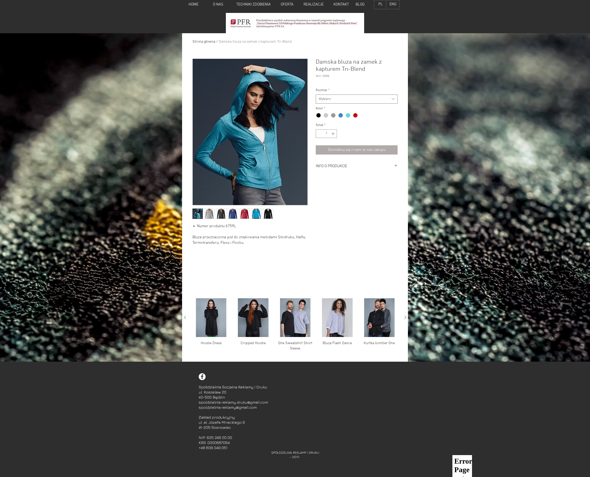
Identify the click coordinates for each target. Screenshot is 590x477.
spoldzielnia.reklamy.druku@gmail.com (233, 402)
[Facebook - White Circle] (202, 376)
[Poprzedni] (185, 317)
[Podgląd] (211, 317)
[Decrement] (319, 134)
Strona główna (203, 41)
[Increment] (333, 134)
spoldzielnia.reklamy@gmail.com (228, 407)
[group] (295, 328)
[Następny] (405, 317)
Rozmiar (323, 90)
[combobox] (357, 99)
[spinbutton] (326, 134)
